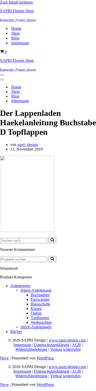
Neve (4, 358)
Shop (15, 33)
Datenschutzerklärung (51, 345)
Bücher (16, 331)
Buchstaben (40, 295)
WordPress (45, 358)
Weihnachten (41, 322)
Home (16, 28)
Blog (15, 38)
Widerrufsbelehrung (31, 349)
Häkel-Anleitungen (35, 290)
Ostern (36, 313)
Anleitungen (20, 286)
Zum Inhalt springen (16, 2)
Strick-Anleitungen (35, 327)
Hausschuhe (40, 304)
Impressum (20, 43)
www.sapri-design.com (67, 340)
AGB (76, 345)
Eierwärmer (40, 299)
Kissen (36, 308)
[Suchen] (52, 240)
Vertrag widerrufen (65, 349)
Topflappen (40, 318)
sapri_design (27, 144)
